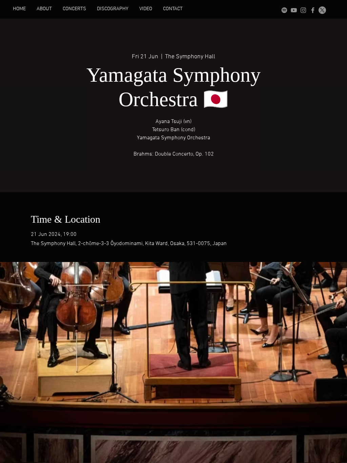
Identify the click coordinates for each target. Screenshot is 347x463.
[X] (322, 10)
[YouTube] (294, 10)
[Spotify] (284, 10)
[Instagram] (303, 10)
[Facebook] (313, 10)
